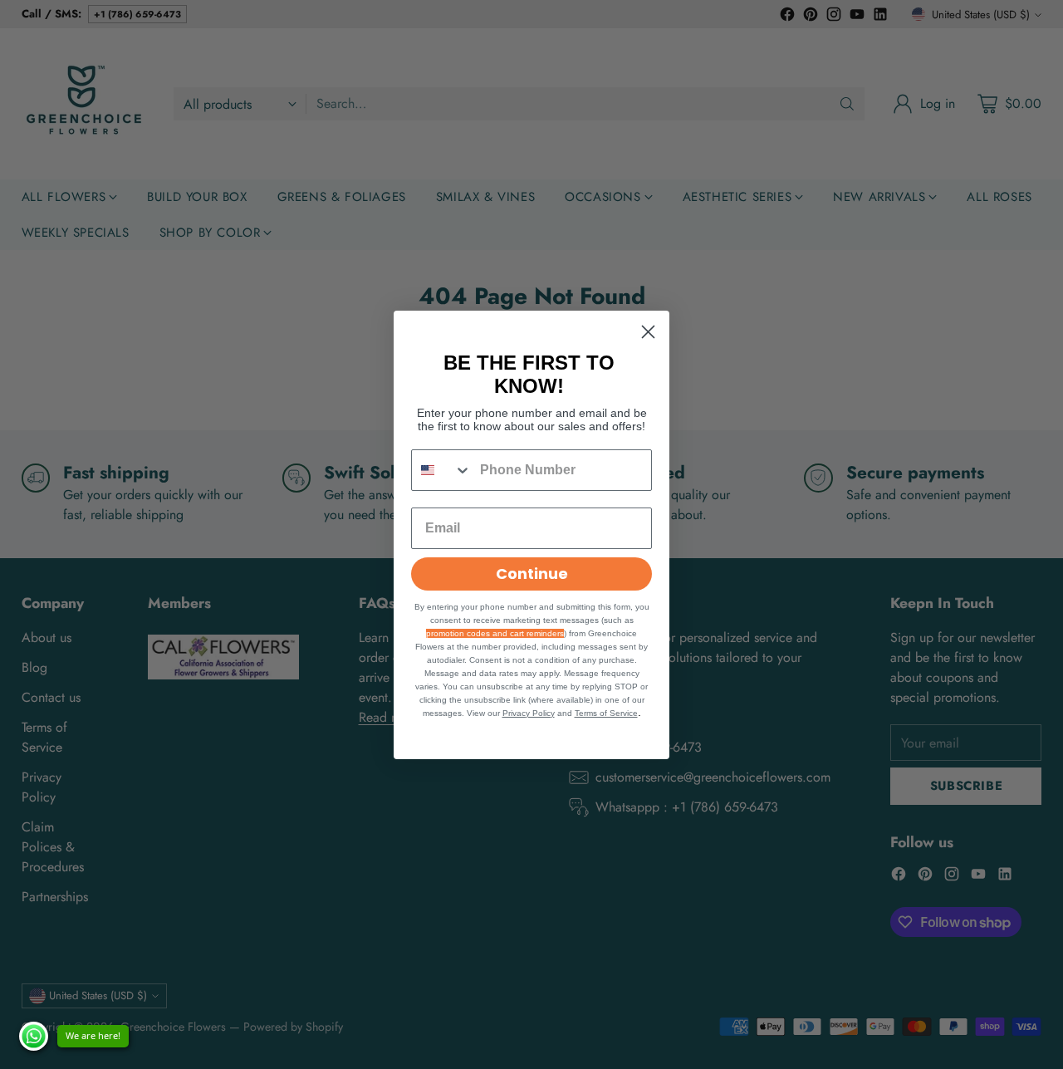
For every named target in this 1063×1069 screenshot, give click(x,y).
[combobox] (442, 470)
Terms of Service (606, 713)
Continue (532, 573)
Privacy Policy (528, 713)
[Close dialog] (648, 331)
